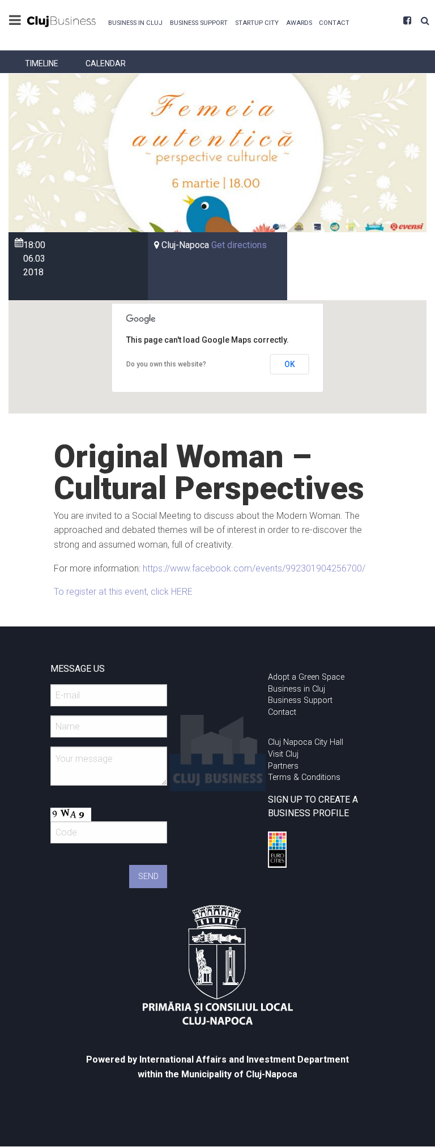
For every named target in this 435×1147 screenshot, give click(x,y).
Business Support (199, 23)
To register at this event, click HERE (123, 591)
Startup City (257, 23)
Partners (283, 766)
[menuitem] (136, 21)
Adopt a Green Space (306, 677)
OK (289, 364)
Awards (299, 23)
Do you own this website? (166, 364)
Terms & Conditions (304, 777)
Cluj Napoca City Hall (305, 742)
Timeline (41, 63)
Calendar (106, 63)
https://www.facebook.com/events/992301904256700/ (254, 568)
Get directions (239, 245)
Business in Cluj (135, 23)
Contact (334, 23)
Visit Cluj (283, 754)
